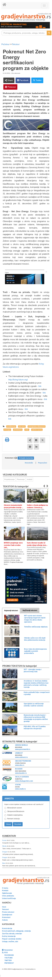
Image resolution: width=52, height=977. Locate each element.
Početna (5, 44)
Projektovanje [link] (9, 479)
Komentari (9, 836)
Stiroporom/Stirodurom (15, 811)
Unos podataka (8, 896)
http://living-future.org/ (18, 379)
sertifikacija (11, 426)
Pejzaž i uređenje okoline (11, 939)
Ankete (5, 920)
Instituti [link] (29, 479)
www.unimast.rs (21, 757)
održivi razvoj (37, 430)
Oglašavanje (7, 893)
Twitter (38, 80)
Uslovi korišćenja (9, 898)
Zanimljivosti (7, 915)
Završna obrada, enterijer (12, 934)
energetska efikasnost (36, 426)
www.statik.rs (20, 789)
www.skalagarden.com (24, 781)
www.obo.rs (19, 765)
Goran (4, 840)
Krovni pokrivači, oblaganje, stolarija (16, 931)
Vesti (4, 907)
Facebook (24, 80)
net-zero (22, 426)
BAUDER (18, 769)
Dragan (5, 852)
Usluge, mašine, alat (10, 942)
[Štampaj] (7, 439)
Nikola (4, 846)
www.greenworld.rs (22, 749)
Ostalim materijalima (15, 815)
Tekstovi (15, 44)
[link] (26, 17)
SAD (27, 430)
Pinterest (11, 87)
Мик (3, 863)
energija (7, 430)
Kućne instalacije (9, 936)
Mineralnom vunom (14, 808)
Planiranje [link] (21, 479)
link (39, 386)
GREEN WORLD (21, 745)
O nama (5, 888)
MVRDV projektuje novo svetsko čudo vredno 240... (13, 545)
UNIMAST (19, 753)
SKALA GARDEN (22, 777)
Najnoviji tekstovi (11, 611)
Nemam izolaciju (13, 819)
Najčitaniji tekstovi (30, 610)
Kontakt (5, 891)
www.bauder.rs (21, 773)
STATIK (18, 785)
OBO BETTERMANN (23, 761)
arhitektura (18, 430)
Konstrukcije (7, 928)
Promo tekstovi (8, 912)
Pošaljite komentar (26, 458)
